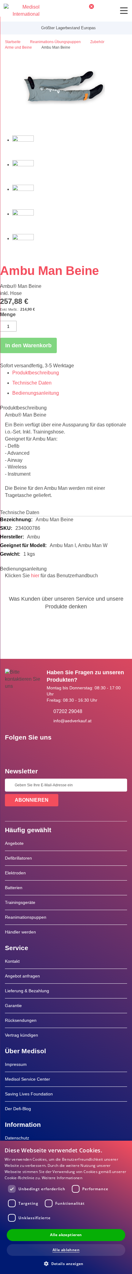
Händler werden (20, 931)
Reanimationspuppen (25, 917)
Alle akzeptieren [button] (66, 1234)
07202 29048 (67, 711)
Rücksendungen (21, 1020)
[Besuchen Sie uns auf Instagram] (47, 751)
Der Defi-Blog (18, 1108)
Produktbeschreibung (35, 372)
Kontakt (12, 961)
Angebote (14, 843)
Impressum (16, 1064)
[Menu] (123, 10)
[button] (66, 1263)
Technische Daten (32, 382)
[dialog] (66, 1207)
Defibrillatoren (18, 858)
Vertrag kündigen (21, 1035)
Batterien (13, 887)
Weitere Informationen (62, 1177)
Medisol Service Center (27, 1079)
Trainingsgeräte (20, 902)
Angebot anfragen (22, 976)
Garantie (13, 1005)
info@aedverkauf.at (72, 720)
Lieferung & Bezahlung (27, 990)
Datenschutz (17, 1137)
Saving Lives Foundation (29, 1093)
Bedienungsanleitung (35, 393)
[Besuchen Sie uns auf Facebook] (11, 751)
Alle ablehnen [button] (66, 1249)
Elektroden (15, 872)
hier (35, 575)
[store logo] (22, 11)
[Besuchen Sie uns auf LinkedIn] (29, 751)
